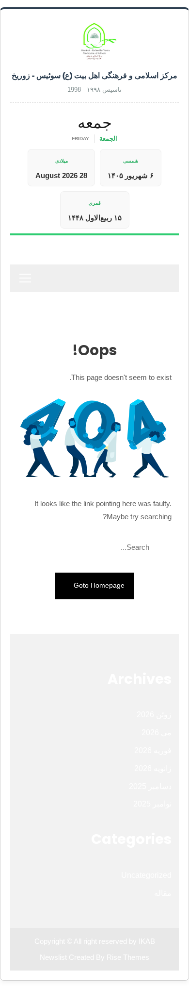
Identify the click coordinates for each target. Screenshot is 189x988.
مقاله (163, 893)
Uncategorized (146, 875)
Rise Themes (128, 957)
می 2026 (157, 732)
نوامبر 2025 (152, 804)
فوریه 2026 (153, 750)
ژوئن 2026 (154, 714)
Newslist (54, 957)
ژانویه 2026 (153, 768)
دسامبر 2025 (150, 786)
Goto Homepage (98, 585)
